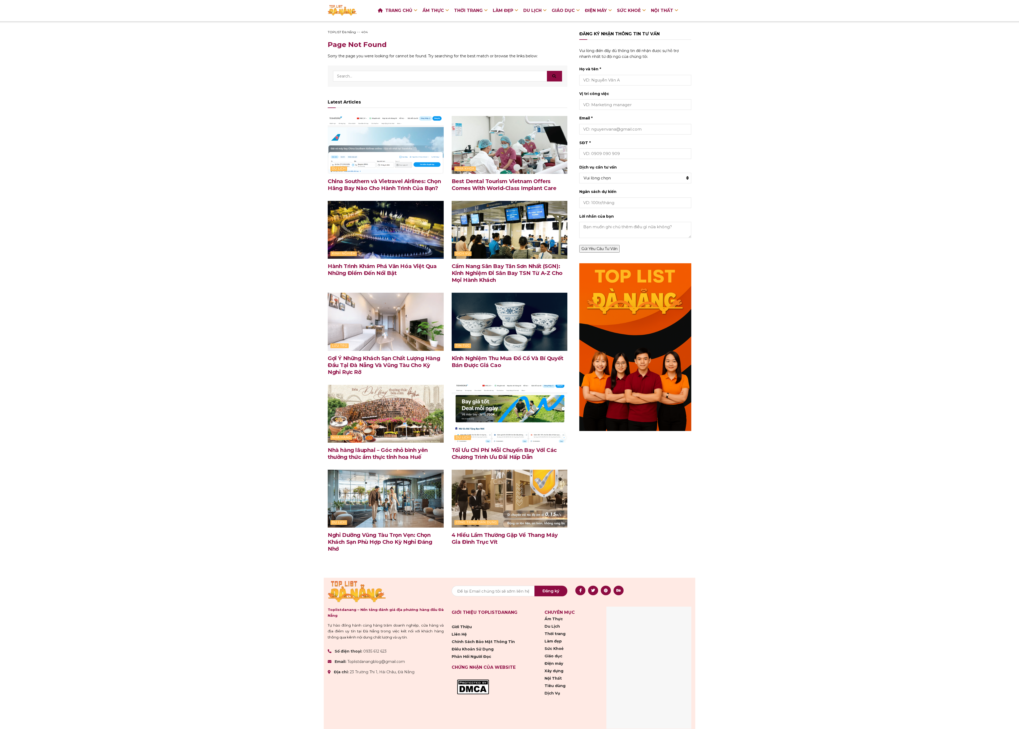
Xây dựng (554, 670)
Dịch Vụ (463, 253)
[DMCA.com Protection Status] (473, 686)
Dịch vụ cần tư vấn (598, 167)
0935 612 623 (375, 651)
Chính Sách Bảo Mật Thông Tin (483, 641)
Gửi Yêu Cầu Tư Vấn (599, 248)
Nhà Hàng (341, 437)
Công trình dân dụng (476, 522)
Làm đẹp (503, 10)
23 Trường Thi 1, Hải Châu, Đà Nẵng (382, 672)
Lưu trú (339, 345)
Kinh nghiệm (344, 253)
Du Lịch (532, 10)
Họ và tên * (590, 69)
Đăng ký (550, 590)
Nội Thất (662, 10)
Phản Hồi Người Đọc (471, 656)
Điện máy (596, 10)
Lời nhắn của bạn (596, 216)
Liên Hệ (459, 634)
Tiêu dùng (555, 685)
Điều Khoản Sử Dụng (473, 649)
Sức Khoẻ (629, 10)
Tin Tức (463, 345)
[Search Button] (554, 76)
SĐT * (585, 142)
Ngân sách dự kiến (597, 191)
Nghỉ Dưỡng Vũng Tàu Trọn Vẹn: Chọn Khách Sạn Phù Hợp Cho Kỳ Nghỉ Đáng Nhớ (380, 542)
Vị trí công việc (594, 93)
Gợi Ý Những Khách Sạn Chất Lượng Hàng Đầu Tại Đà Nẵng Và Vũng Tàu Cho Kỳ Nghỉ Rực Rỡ (384, 365)
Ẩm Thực (433, 10)
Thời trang (468, 10)
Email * (586, 118)
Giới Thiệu (462, 626)
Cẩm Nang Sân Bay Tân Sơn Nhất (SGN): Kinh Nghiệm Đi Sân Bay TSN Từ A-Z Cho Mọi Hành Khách (507, 273)
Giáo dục (563, 10)
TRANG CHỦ (398, 10)
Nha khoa (465, 168)
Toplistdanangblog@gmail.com (376, 661)
